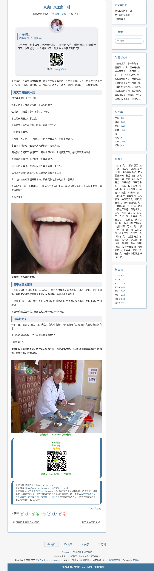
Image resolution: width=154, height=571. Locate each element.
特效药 (122, 192)
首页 (57, 13)
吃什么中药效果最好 (126, 172)
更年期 (134, 239)
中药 (117, 117)
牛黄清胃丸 (127, 199)
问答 (117, 145)
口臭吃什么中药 (128, 238)
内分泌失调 (132, 236)
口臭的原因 (20, 497)
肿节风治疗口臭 (90, 522)
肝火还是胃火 (130, 189)
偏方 (117, 121)
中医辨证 (128, 219)
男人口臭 (131, 226)
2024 (117, 283)
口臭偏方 (45, 497)
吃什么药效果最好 (128, 207)
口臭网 (135, 560)
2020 (117, 298)
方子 (117, 133)
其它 (117, 125)
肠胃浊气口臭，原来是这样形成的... (131, 67)
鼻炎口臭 (123, 233)
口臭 (38, 491)
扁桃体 (125, 243)
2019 (117, 302)
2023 (117, 287)
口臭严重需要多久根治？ (28, 522)
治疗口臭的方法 (88, 494)
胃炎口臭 (120, 236)
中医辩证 (130, 178)
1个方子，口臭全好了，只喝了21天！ (132, 75)
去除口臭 (55, 497)
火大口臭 (120, 165)
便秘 (135, 249)
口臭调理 (120, 195)
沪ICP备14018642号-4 (81, 560)
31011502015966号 (111, 560)
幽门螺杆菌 (127, 229)
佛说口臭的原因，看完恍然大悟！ (130, 90)
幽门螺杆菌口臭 (128, 167)
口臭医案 (96, 508)
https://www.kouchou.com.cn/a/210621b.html (46, 488)
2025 (117, 279)
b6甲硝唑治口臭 (132, 202)
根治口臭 (130, 175)
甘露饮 (122, 185)
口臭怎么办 (136, 168)
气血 (124, 212)
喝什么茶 (123, 222)
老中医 (119, 256)
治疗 (64, 13)
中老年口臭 (133, 192)
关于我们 (88, 552)
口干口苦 (131, 206)
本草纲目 (131, 195)
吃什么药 (120, 226)
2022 (117, 291)
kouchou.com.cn (48, 491)
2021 (117, 294)
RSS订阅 (77, 552)
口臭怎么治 (136, 233)
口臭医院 (132, 185)
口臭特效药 (33, 497)
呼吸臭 (127, 249)
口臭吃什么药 (129, 246)
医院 (139, 243)
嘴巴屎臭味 (136, 222)
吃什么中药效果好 (133, 253)
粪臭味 (131, 212)
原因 (117, 129)
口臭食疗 (126, 182)
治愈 (117, 137)
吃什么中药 (131, 216)
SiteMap (65, 552)
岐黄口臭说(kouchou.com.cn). (48, 560)
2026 (117, 275)
